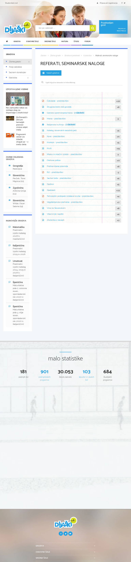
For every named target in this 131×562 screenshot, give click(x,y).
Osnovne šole (32, 41)
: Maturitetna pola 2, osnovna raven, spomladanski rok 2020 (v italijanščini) (20, 291)
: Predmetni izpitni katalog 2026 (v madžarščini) (19, 233)
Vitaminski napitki (55, 214)
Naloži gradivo (52, 73)
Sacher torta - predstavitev (59, 178)
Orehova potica (53, 160)
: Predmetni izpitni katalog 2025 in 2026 (19, 249)
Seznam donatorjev (17, 72)
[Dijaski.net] (17, 27)
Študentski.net (11, 3)
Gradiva (16, 41)
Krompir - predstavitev (57, 142)
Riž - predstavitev (55, 172)
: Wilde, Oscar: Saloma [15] (19, 203)
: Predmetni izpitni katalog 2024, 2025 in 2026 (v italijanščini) (19, 268)
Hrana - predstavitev (56, 118)
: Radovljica (18, 167)
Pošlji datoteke (15, 67)
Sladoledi (51, 190)
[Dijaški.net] (65, 524)
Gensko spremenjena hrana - (65, 113)
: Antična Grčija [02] (19, 191)
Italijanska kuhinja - (61, 124)
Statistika (13, 78)
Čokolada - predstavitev (58, 101)
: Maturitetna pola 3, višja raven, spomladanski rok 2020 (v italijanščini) (19, 315)
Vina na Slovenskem (56, 208)
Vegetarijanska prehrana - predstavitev (65, 202)
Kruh (49, 148)
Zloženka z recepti (55, 220)
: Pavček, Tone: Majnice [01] (19, 178)
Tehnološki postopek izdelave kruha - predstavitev (70, 196)
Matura (64, 41)
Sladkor (50, 184)
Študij (76, 41)
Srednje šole (50, 41)
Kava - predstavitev (56, 136)
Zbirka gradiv (15, 62)
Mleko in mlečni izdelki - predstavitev (64, 154)
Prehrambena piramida (57, 166)
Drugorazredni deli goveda (59, 107)
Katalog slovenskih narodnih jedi (62, 130)
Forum (87, 41)
